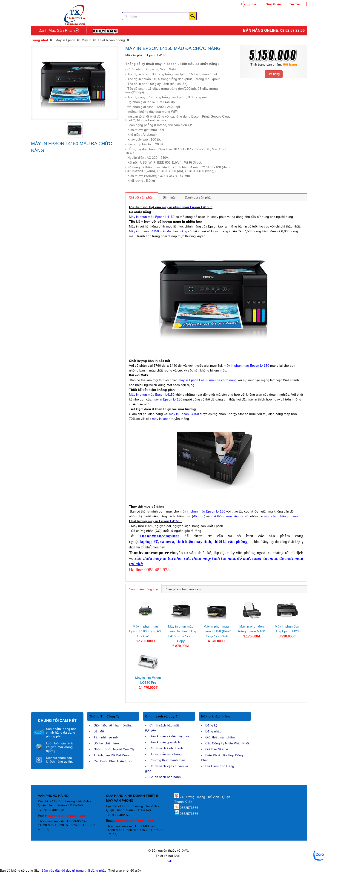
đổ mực (198, 516)
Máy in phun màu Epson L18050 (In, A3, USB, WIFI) (145, 631)
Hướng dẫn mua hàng (165, 754)
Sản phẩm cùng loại (143, 589)
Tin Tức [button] (295, 4)
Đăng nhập (213, 731)
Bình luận (170, 197)
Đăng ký (211, 725)
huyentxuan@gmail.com (67, 816)
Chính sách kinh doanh (166, 748)
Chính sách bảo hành (165, 777)
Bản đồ (99, 731)
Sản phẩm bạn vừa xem (183, 589)
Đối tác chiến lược (107, 743)
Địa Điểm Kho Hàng (219, 766)
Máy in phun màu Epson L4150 (152, 217)
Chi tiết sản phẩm (142, 197)
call (169, 861)
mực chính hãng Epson (281, 516)
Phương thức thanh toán (167, 760)
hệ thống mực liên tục (228, 516)
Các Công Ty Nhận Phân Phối (227, 743)
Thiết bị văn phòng (111, 40)
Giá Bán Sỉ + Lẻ (216, 749)
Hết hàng (274, 74)
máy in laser (161, 419)
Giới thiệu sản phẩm (220, 737)
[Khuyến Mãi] (105, 30)
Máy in (86, 40)
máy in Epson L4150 (167, 399)
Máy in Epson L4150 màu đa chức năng (158, 231)
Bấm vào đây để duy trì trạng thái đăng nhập (73, 870)
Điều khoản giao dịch (164, 742)
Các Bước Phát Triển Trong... (115, 761)
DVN (184, 850)
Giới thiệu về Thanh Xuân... (114, 725)
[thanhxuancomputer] (74, 7)
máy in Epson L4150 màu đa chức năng (207, 380)
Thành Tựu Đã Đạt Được (112, 755)
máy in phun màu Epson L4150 (186, 207)
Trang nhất (249, 4)
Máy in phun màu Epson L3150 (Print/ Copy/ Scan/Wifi (216, 631)
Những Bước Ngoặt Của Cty (114, 749)
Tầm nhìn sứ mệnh (107, 737)
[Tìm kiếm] (192, 16)
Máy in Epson (65, 40)
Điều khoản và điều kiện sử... (170, 736)
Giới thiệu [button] (273, 4)
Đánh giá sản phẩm (199, 197)
